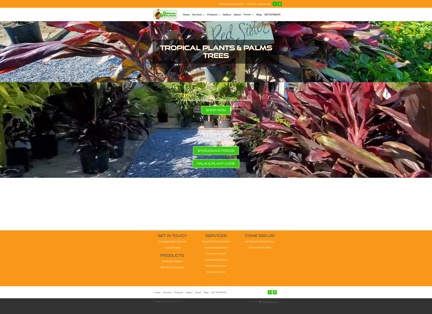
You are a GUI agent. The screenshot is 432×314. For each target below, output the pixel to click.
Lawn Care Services (216, 253)
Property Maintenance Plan (216, 241)
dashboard (173, 301)
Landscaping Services (216, 247)
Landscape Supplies (172, 261)
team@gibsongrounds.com (172, 241)
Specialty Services (216, 271)
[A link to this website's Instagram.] (280, 4)
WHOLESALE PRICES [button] (216, 150)
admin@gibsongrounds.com (231, 3)
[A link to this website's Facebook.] (275, 4)
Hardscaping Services (216, 259)
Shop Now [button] (216, 110)
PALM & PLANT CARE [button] (216, 163)
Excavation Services (216, 265)
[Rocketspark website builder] (264, 302)
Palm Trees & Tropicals (172, 267)
